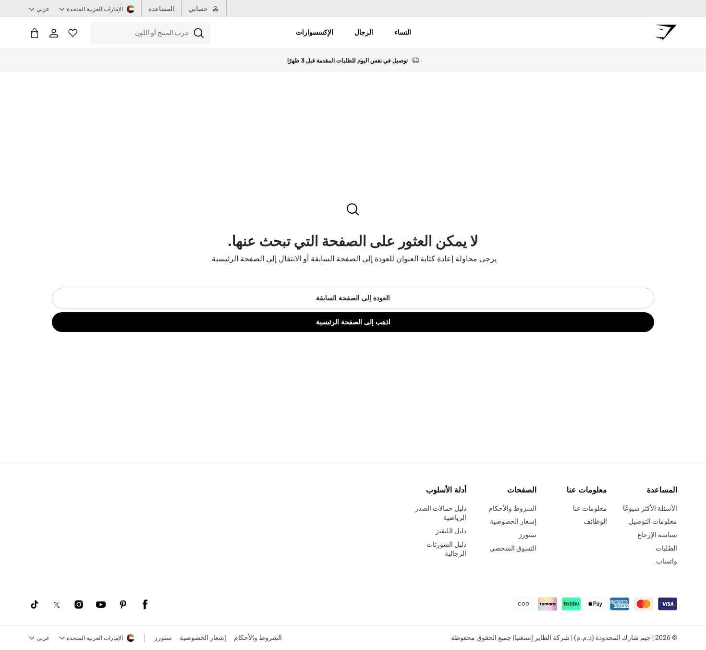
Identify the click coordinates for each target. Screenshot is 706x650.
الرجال (363, 32)
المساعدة (161, 8)
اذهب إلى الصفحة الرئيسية (353, 322)
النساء (402, 32)
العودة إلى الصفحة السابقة (353, 298)
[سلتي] (34, 33)
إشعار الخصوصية (203, 637)
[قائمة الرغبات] (73, 33)
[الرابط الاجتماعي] (145, 605)
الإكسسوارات (314, 32)
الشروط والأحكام (258, 637)
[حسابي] (54, 33)
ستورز (163, 637)
